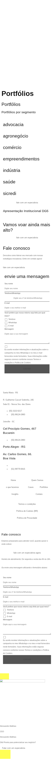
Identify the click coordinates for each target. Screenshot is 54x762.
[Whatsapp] (14, 526)
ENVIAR (27, 369)
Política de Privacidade (27, 518)
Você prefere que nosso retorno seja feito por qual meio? (24, 314)
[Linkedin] (9, 526)
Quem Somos (37, 480)
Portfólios (44, 487)
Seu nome (8, 284)
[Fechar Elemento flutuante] (4, 676)
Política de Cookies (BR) (27, 511)
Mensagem (9, 329)
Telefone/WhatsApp (12, 293)
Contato (39, 494)
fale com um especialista (27, 202)
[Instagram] (4, 526)
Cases (31, 487)
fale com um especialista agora (27, 553)
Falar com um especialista (13, 748)
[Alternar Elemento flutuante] (5, 754)
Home (13, 480)
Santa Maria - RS (10, 392)
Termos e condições (27, 504)
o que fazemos (12, 487)
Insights (15, 494)
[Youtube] (11, 526)
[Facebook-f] (6, 526)
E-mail (7, 303)
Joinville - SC (9, 421)
